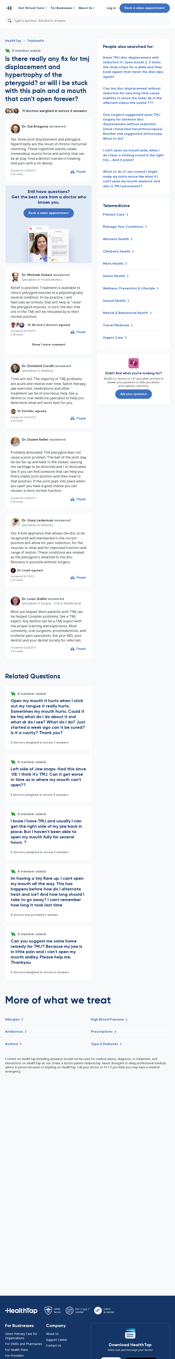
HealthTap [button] (13, 41)
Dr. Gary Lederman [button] (37, 520)
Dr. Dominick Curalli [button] (38, 366)
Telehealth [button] (35, 41)
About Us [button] (52, 1334)
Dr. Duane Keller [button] (35, 439)
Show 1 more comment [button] (49, 344)
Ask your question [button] (133, 394)
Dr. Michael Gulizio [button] (37, 275)
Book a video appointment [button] (145, 8)
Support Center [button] (56, 1340)
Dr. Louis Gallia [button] (34, 599)
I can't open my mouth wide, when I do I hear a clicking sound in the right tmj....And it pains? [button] (133, 155)
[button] (9, 8)
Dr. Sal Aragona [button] (35, 126)
